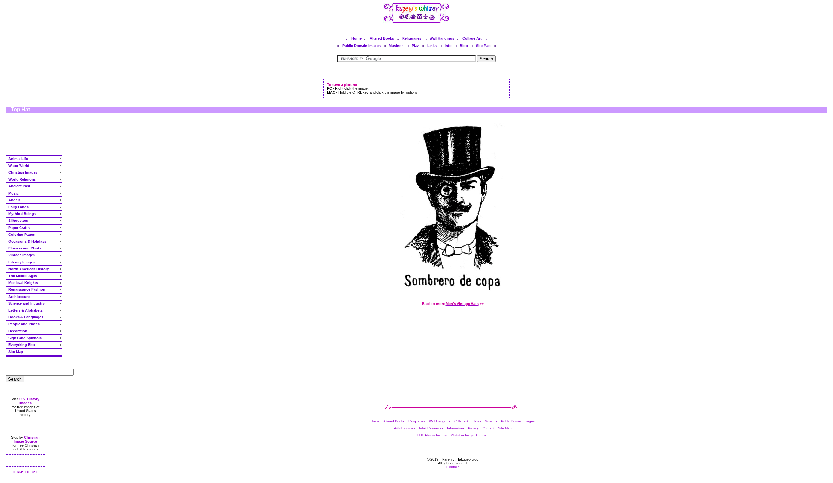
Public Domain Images (361, 45)
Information (455, 428)
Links (432, 45)
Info (448, 45)
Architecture (19, 297)
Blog (464, 45)
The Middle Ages (22, 276)
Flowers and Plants (24, 248)
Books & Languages (25, 317)
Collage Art (472, 38)
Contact (488, 428)
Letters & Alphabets (25, 310)
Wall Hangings (442, 38)
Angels (14, 200)
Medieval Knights (23, 283)
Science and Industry (26, 303)
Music (13, 193)
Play (415, 45)
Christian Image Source (27, 439)
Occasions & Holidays (27, 241)
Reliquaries (411, 38)
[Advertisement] (38, 135)
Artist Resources (431, 428)
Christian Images (22, 172)
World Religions (22, 179)
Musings (396, 45)
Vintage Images (21, 255)
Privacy (473, 428)
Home (356, 38)
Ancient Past (19, 186)
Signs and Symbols (25, 338)
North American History (28, 269)
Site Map (483, 45)
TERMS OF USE (25, 472)
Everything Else (21, 345)
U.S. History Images (29, 401)
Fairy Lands (18, 207)
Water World (18, 166)
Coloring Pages (21, 234)
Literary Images (21, 262)
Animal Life (18, 159)
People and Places (24, 324)
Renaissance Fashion (26, 289)
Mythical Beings (22, 214)
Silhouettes (18, 220)
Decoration (17, 331)
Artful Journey (404, 428)
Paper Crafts (19, 228)
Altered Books (382, 38)
